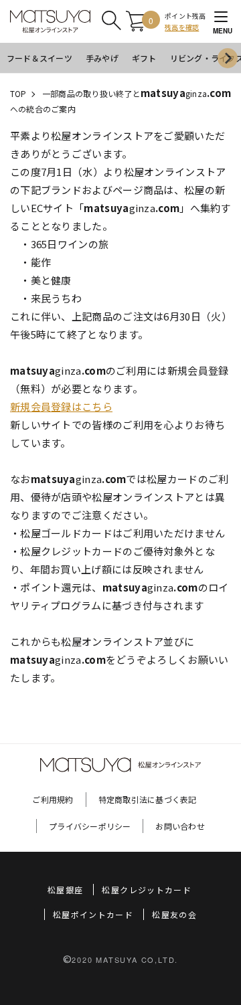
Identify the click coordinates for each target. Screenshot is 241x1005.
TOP (18, 93)
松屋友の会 (174, 914)
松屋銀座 (65, 889)
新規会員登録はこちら (61, 406)
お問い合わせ (179, 826)
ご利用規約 (52, 799)
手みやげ (102, 58)
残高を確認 (182, 27)
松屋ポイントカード (93, 914)
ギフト (144, 58)
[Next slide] (228, 58)
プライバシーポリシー (90, 826)
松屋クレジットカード (146, 889)
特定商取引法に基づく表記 (147, 799)
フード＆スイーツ (39, 58)
